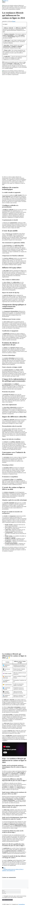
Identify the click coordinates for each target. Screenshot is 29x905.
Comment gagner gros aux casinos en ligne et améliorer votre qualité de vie (12, 870)
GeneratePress (21, 904)
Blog (4, 867)
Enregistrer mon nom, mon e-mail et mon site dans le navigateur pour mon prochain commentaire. (14, 896)
